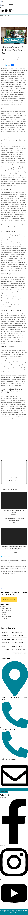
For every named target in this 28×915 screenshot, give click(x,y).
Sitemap (4, 624)
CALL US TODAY (6, 9)
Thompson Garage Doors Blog (11, 59)
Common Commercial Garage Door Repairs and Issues (14, 519)
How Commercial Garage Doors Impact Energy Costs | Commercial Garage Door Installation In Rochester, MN (13, 562)
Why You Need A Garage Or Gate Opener (14, 511)
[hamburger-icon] (11, 4)
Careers (4, 612)
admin (5, 58)
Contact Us (4, 622)
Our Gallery (5, 614)
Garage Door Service (7, 608)
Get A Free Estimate (7, 610)
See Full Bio (13, 480)
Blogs (3, 620)
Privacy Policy (5, 618)
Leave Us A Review (6, 616)
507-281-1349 (7, 11)
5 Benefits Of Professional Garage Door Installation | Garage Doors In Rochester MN (14, 548)
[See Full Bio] (18, 480)
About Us (4, 606)
